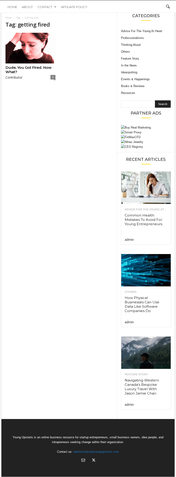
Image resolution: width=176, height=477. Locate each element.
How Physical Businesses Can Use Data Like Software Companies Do (142, 304)
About (27, 7)
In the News (129, 65)
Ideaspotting (129, 72)
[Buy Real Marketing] (146, 127)
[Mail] (83, 460)
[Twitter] (93, 460)
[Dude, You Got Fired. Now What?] (30, 48)
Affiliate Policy (74, 7)
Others (125, 51)
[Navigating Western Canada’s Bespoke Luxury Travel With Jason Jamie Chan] (146, 353)
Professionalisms (132, 38)
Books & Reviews (133, 86)
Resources (128, 93)
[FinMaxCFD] (146, 137)
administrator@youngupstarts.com (96, 451)
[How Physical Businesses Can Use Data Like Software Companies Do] (146, 270)
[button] (168, 7)
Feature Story (130, 58)
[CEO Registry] (146, 146)
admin (129, 239)
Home (12, 7)
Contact (44, 7)
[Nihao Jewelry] (146, 142)
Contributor (14, 77)
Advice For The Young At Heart (141, 31)
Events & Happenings (135, 79)
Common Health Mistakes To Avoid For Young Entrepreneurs (143, 219)
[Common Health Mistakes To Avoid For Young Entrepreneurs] (146, 188)
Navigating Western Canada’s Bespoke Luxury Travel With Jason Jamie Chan (142, 386)
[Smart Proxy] (146, 132)
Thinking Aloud (130, 45)
